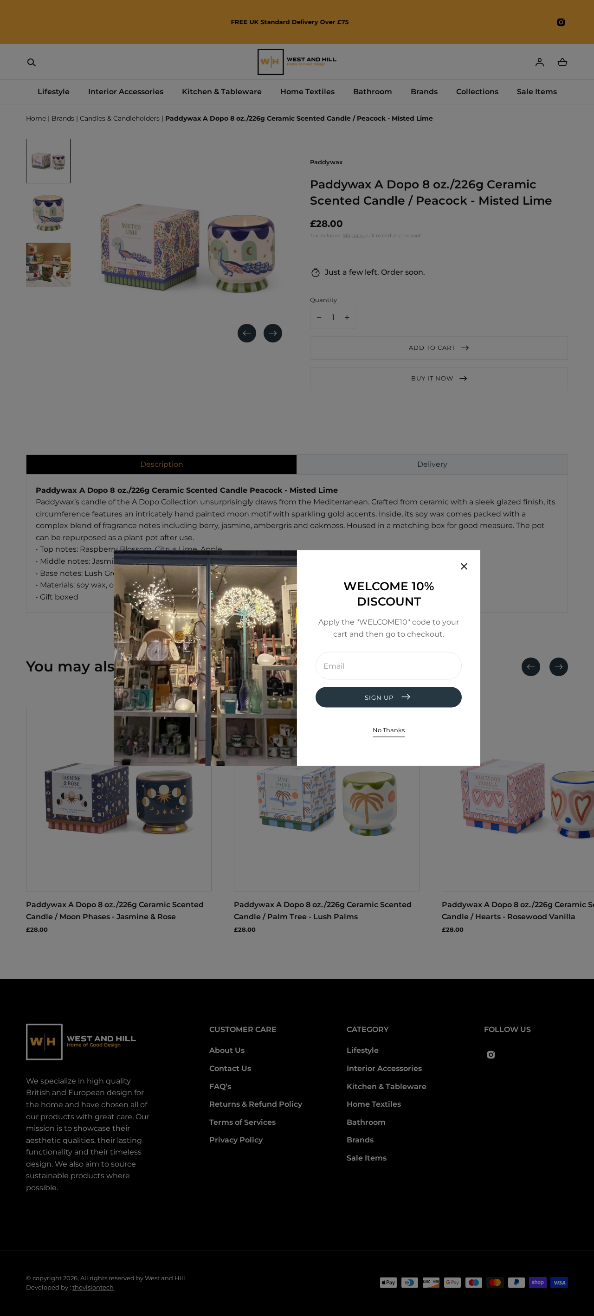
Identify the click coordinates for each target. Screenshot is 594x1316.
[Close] (464, 567)
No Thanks (389, 730)
